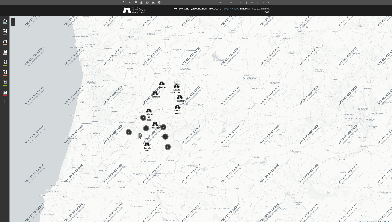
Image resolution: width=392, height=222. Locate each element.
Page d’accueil (181, 9)
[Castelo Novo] (147, 143)
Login (267, 12)
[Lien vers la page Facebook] (124, 2)
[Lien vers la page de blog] (135, 1)
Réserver (265, 9)
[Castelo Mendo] (178, 105)
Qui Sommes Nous (198, 9)
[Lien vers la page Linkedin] (153, 2)
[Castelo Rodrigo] (177, 85)
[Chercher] (268, 2)
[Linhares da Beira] (149, 109)
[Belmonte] (155, 123)
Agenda (256, 9)
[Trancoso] (155, 92)
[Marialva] (162, 82)
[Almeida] (180, 96)
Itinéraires (245, 9)
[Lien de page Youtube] (141, 2)
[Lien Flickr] (159, 2)
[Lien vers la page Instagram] (147, 2)
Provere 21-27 (215, 9)
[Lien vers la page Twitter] (129, 2)
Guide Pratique (231, 9)
